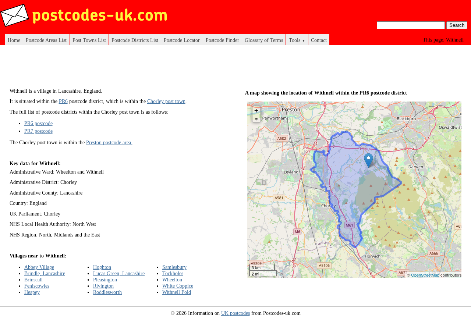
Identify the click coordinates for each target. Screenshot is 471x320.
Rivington (103, 286)
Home (14, 40)
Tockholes (172, 273)
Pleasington (105, 279)
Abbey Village (39, 267)
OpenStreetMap (425, 275)
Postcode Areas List (46, 40)
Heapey (32, 292)
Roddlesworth (107, 292)
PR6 (63, 101)
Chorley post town (166, 101)
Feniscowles (36, 286)
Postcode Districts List (134, 40)
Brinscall (33, 279)
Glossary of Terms (264, 40)
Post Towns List (89, 40)
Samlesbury (174, 267)
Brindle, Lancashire (44, 273)
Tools (297, 40)
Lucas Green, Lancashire (119, 273)
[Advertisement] (143, 69)
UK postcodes (235, 313)
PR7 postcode (38, 131)
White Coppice (177, 286)
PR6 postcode (38, 123)
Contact (319, 40)
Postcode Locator (182, 40)
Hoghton (102, 267)
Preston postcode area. (109, 142)
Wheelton (172, 279)
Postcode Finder (222, 40)
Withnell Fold (176, 292)
